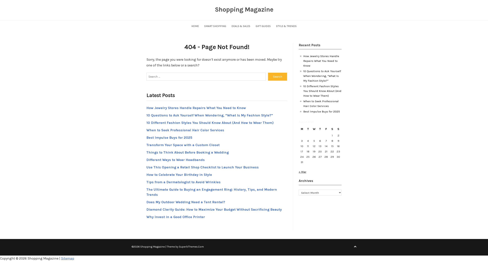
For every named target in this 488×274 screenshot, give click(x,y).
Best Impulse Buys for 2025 (169, 137)
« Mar (302, 172)
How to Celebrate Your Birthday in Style (179, 175)
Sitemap (67, 258)
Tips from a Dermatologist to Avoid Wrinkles (183, 182)
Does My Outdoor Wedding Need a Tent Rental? (185, 202)
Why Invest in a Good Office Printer (175, 217)
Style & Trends (286, 26)
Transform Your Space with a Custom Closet (183, 145)
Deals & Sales (240, 26)
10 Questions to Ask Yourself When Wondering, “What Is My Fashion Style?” (209, 115)
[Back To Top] (355, 247)
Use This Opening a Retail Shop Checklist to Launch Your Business (202, 167)
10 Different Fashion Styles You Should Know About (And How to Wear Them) (210, 123)
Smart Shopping (215, 26)
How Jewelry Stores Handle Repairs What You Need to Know (196, 108)
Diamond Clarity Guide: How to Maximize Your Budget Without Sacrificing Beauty (214, 209)
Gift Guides (263, 26)
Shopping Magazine (244, 9)
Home (195, 26)
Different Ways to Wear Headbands (175, 160)
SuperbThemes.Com (191, 246)
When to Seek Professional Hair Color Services (185, 130)
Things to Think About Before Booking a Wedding (187, 152)
